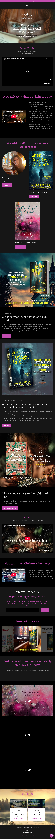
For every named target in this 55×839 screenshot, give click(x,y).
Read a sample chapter (10, 508)
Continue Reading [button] (18, 818)
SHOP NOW (6, 336)
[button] (5, 5)
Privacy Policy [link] (22, 835)
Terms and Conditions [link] (31, 835)
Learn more (7, 185)
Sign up (45, 609)
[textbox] (22, 610)
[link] (27, 5)
